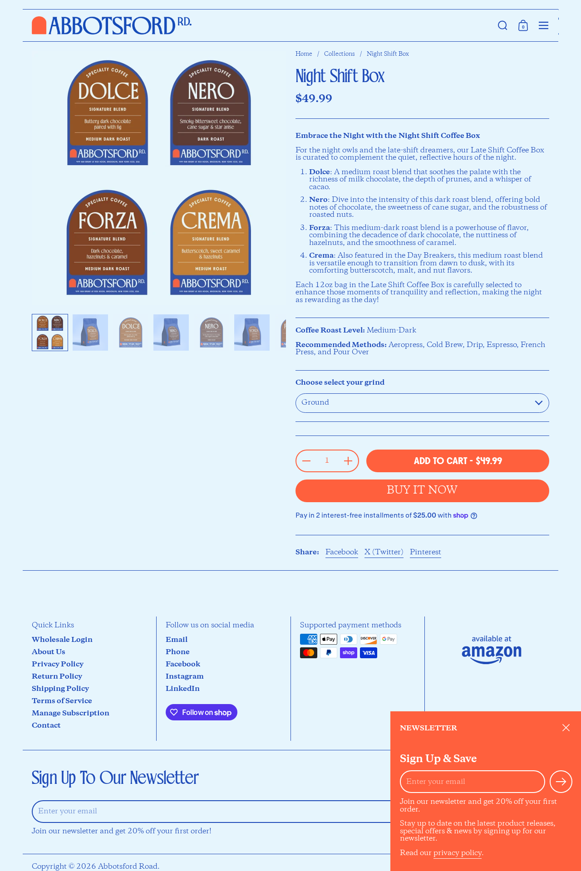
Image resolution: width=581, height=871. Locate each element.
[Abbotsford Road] (112, 25)
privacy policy (457, 853)
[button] (502, 25)
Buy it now (422, 490)
